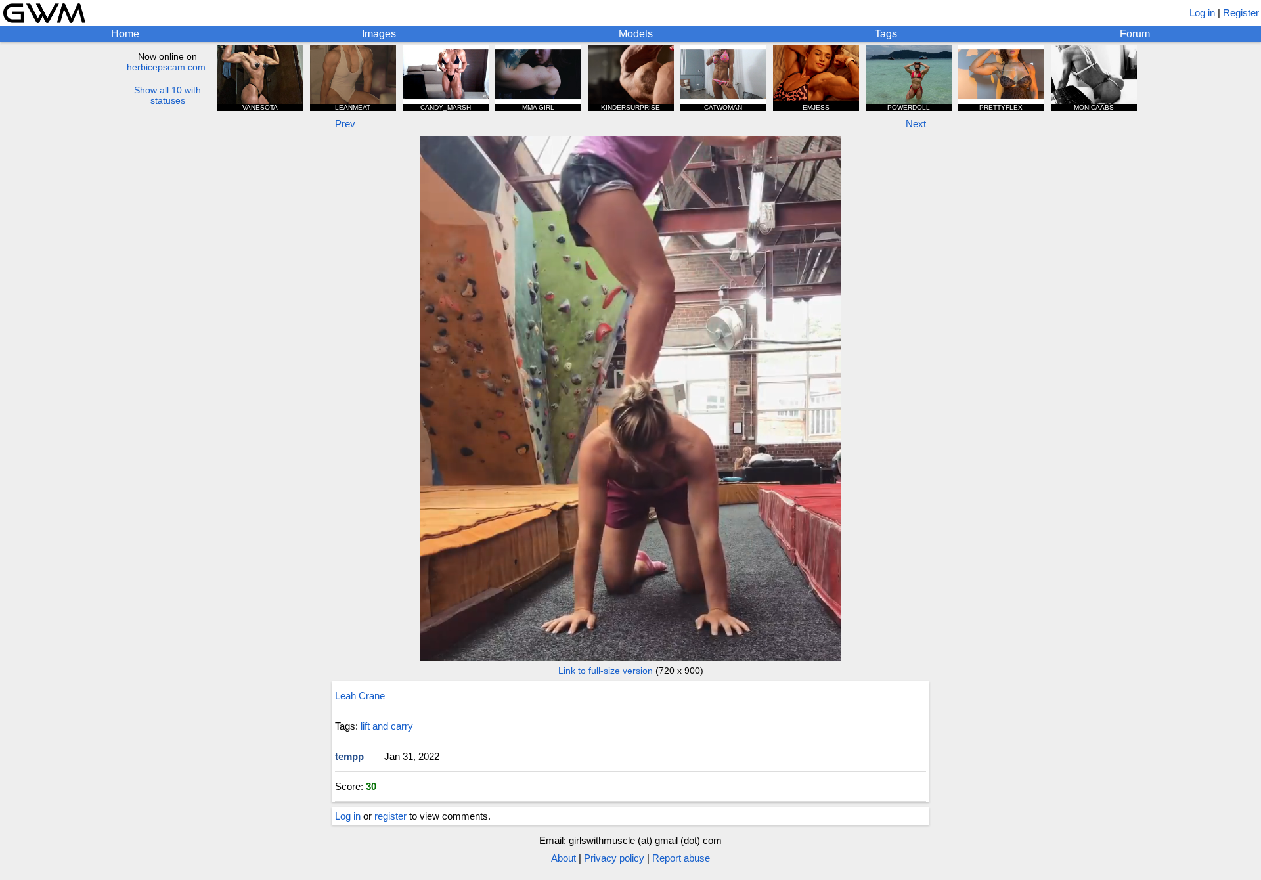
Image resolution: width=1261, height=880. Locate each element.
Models (636, 33)
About (563, 858)
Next (916, 123)
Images (379, 33)
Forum (1135, 33)
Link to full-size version (605, 670)
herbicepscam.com (166, 67)
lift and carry (387, 726)
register (390, 816)
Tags (886, 33)
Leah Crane (360, 695)
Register (1241, 12)
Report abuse (681, 858)
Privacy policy (614, 858)
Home (125, 33)
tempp (349, 756)
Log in (1202, 12)
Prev (345, 123)
